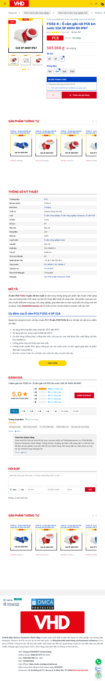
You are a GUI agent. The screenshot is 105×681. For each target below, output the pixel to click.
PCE (46, 199)
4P (55, 59)
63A (64, 71)
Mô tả (13, 289)
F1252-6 (24, 296)
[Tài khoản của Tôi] (96, 3)
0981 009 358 (29, 658)
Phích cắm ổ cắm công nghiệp (36, 13)
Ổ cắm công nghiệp (52, 215)
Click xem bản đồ (80, 670)
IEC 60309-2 (60, 264)
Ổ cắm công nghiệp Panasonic (73, 215)
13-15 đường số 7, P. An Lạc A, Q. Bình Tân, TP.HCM (50, 670)
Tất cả (14, 411)
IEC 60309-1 (49, 264)
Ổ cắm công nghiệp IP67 (55, 19)
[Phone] (98, 661)
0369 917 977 (36, 655)
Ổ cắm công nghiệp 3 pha (74, 19)
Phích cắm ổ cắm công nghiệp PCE (73, 13)
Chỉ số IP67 (48, 269)
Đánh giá (15, 377)
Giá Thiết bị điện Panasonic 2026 (57, 277)
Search (91, 3)
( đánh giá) (65, 32)
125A (72, 71)
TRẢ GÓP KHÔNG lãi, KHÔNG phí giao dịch (68, 88)
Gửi (90, 489)
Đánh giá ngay (84, 395)
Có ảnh (76, 411)
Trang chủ (12, 13)
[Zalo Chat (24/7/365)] (98, 668)
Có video (64, 411)
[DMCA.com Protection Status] (41, 604)
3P (49, 59)
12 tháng (47, 207)
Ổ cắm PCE (90, 215)
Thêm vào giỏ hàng (81, 95)
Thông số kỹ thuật (23, 191)
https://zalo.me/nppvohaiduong (43, 664)
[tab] (52, 192)
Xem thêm (52, 363)
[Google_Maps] (98, 675)
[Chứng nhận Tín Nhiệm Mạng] (12, 602)
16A (49, 71)
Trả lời (10, 431)
